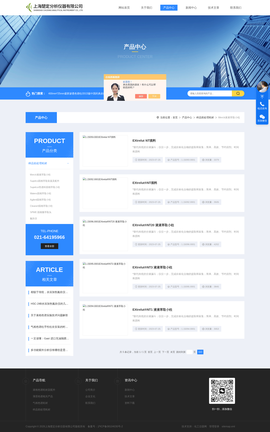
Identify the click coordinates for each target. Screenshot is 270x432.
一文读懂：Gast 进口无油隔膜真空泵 (50, 338)
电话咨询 (262, 108)
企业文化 (90, 396)
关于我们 (146, 7)
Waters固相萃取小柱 (40, 193)
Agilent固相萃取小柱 (40, 199)
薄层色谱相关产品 (43, 396)
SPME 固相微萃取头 (40, 212)
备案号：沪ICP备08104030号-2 (105, 426)
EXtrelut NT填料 (144, 140)
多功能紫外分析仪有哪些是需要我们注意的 (50, 350)
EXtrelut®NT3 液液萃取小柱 (152, 267)
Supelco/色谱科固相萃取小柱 (45, 187)
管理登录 (214, 426)
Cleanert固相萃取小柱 (41, 206)
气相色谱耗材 (40, 403)
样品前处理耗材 (205, 117)
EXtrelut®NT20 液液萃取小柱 (153, 225)
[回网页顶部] (262, 97)
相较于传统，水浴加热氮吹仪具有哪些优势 (50, 292)
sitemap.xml (228, 426)
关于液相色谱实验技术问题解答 (49, 315)
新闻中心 (191, 7)
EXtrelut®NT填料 (144, 183)
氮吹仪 (33, 218)
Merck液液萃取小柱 (40, 174)
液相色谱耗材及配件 (44, 389)
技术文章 (213, 7)
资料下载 (130, 403)
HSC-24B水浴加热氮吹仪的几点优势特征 (50, 303)
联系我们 (235, 7)
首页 (175, 117)
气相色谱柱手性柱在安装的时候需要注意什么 (50, 326)
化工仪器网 (200, 426)
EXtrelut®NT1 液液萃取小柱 (152, 309)
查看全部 (49, 246)
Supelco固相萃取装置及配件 (44, 181)
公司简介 (90, 389)
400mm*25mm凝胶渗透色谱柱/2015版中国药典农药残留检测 (82, 93)
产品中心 (169, 7)
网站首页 (124, 7)
